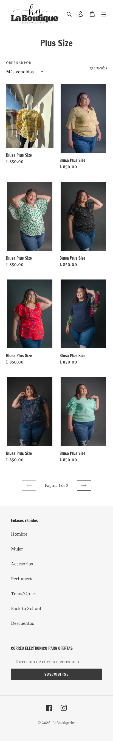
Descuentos (22, 623)
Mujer (17, 549)
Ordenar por (18, 63)
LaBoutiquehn (63, 723)
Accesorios (22, 563)
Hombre (19, 534)
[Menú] (103, 14)
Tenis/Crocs (23, 593)
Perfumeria (22, 578)
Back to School (26, 608)
